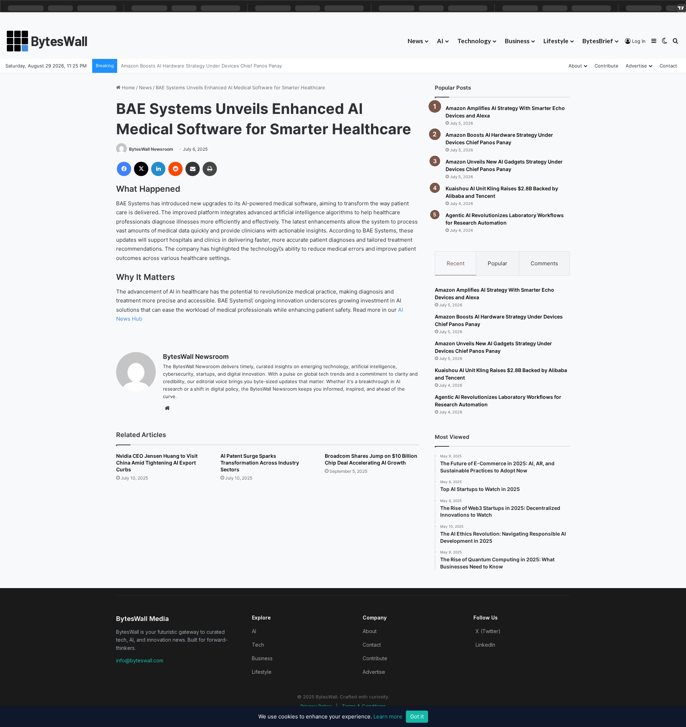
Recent (455, 263)
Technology (474, 41)
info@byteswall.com (139, 660)
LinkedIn (485, 645)
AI (440, 41)
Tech (258, 645)
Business (517, 41)
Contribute (606, 66)
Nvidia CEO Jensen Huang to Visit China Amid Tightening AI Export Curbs (157, 462)
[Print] (210, 169)
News (415, 41)
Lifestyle (555, 41)
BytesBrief (597, 41)
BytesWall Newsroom (151, 149)
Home (127, 87)
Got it (417, 716)
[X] (141, 169)
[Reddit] (175, 169)
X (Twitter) (488, 631)
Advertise (636, 66)
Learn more (387, 716)
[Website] (167, 408)
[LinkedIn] (158, 169)
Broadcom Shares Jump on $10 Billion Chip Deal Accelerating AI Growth (371, 459)
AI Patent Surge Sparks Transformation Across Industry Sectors (259, 462)
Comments (544, 263)
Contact (668, 66)
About (575, 66)
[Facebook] (124, 169)
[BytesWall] (47, 41)
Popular (497, 263)
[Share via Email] (192, 169)
